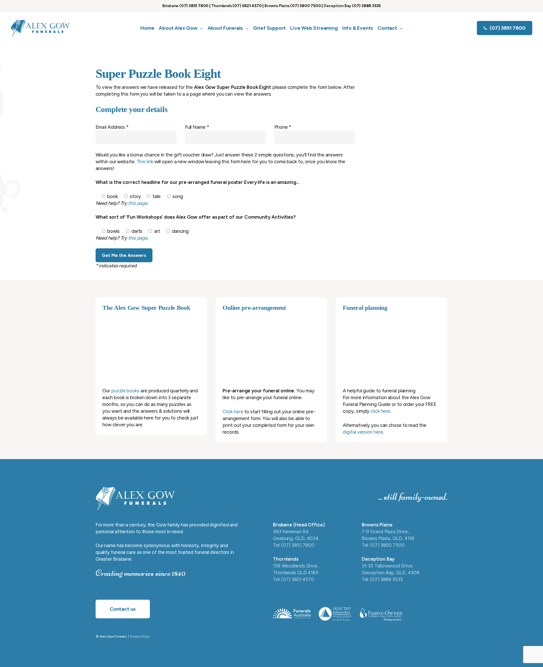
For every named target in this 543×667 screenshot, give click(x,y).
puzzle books (125, 390)
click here (380, 411)
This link (145, 161)
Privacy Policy (140, 636)
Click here (233, 411)
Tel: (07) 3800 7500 (383, 545)
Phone (282, 127)
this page (137, 203)
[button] (123, 609)
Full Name (197, 127)
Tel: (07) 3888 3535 (382, 579)
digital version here (363, 432)
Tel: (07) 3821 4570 (293, 579)
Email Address (112, 127)
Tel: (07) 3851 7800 (293, 545)
